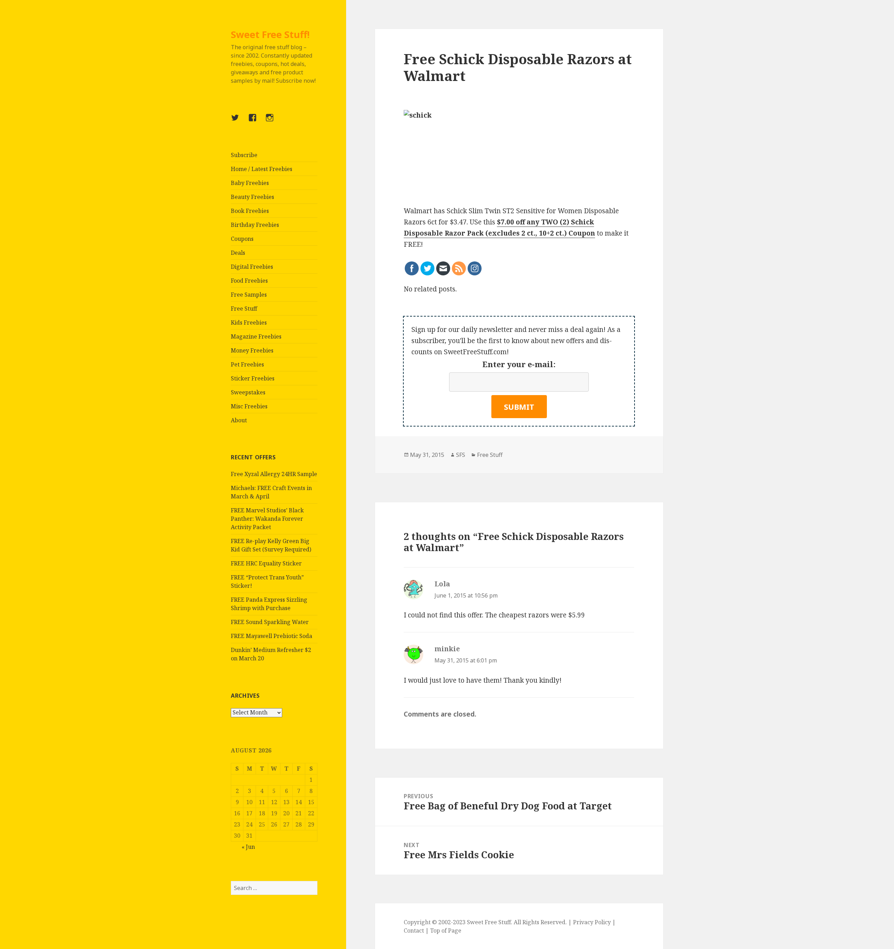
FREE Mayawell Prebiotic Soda (271, 636)
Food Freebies (249, 280)
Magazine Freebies (256, 336)
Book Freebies (250, 211)
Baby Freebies (250, 183)
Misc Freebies (249, 406)
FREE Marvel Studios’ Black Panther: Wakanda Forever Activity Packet (267, 518)
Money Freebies (252, 350)
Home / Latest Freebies (261, 169)
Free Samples (249, 294)
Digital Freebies (252, 266)
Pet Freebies (247, 364)
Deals (238, 253)
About (239, 420)
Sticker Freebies (252, 378)
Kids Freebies (249, 322)
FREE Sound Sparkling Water (270, 622)
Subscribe (244, 155)
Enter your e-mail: (519, 364)
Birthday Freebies (255, 225)
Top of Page (445, 930)
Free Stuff (244, 308)
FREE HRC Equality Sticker (266, 563)
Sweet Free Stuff (489, 922)
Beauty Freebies (252, 197)
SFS (460, 455)
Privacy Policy (592, 922)
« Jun (248, 847)
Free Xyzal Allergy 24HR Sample (274, 474)
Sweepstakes (248, 392)
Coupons (242, 239)
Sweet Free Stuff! (270, 34)
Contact (414, 930)
